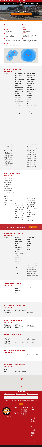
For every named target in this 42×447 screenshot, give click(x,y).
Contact (37, 3)
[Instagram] (39, 0)
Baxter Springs (25, 39)
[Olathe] (5, 44)
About (4, 3)
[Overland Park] (5, 34)
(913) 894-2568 (7, 32)
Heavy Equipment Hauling (17, 413)
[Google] (37, 0)
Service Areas (9, 3)
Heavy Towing (27, 3)
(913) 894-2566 (33, 426)
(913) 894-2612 (24, 27)
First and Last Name (6, 393)
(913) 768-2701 (24, 1)
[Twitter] (38, 0)
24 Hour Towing (16, 409)
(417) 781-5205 (33, 419)
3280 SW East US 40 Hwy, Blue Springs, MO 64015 (7, 0)
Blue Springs (8, 24)
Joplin (7, 39)
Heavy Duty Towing (16, 412)
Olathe (7, 43)
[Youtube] (41, 0)
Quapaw (24, 34)
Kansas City (8, 29)
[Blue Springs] (5, 24)
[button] (11, 54)
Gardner (24, 24)
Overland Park (8, 34)
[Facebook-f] (35, 0)
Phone (28, 393)
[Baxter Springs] (22, 39)
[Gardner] (22, 24)
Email (16, 393)
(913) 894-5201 (24, 32)
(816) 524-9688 (24, 0)
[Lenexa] (22, 29)
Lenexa (24, 29)
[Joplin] (5, 39)
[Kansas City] (5, 29)
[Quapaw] (22, 34)
